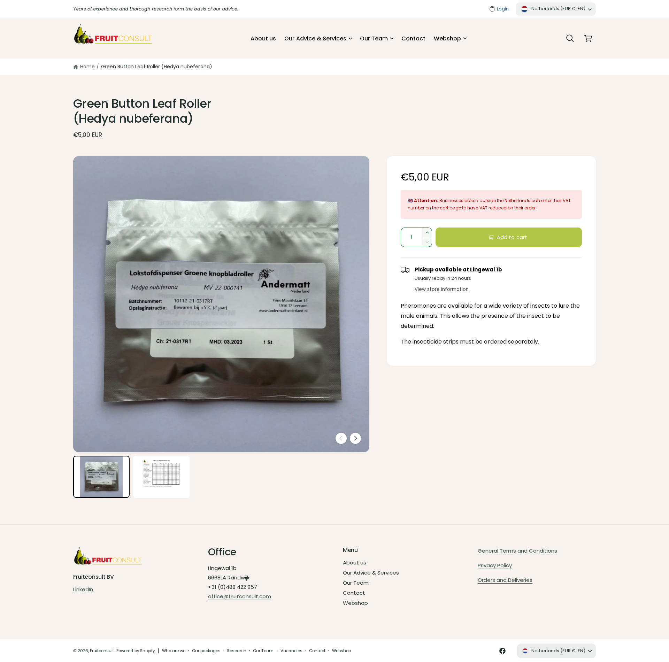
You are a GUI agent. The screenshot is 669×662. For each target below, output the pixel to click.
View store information (442, 289)
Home (87, 66)
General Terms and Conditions (517, 550)
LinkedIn (83, 589)
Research (236, 651)
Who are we (173, 651)
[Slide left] (341, 438)
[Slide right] (355, 438)
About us (354, 562)
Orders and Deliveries (505, 580)
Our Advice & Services (315, 38)
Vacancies (291, 651)
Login (503, 9)
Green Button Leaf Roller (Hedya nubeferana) (156, 66)
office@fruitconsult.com (239, 596)
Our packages (206, 651)
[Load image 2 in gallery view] (161, 477)
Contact (354, 592)
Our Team (374, 38)
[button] (317, 38)
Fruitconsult (102, 651)
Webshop (447, 38)
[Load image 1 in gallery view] (101, 477)
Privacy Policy (495, 565)
